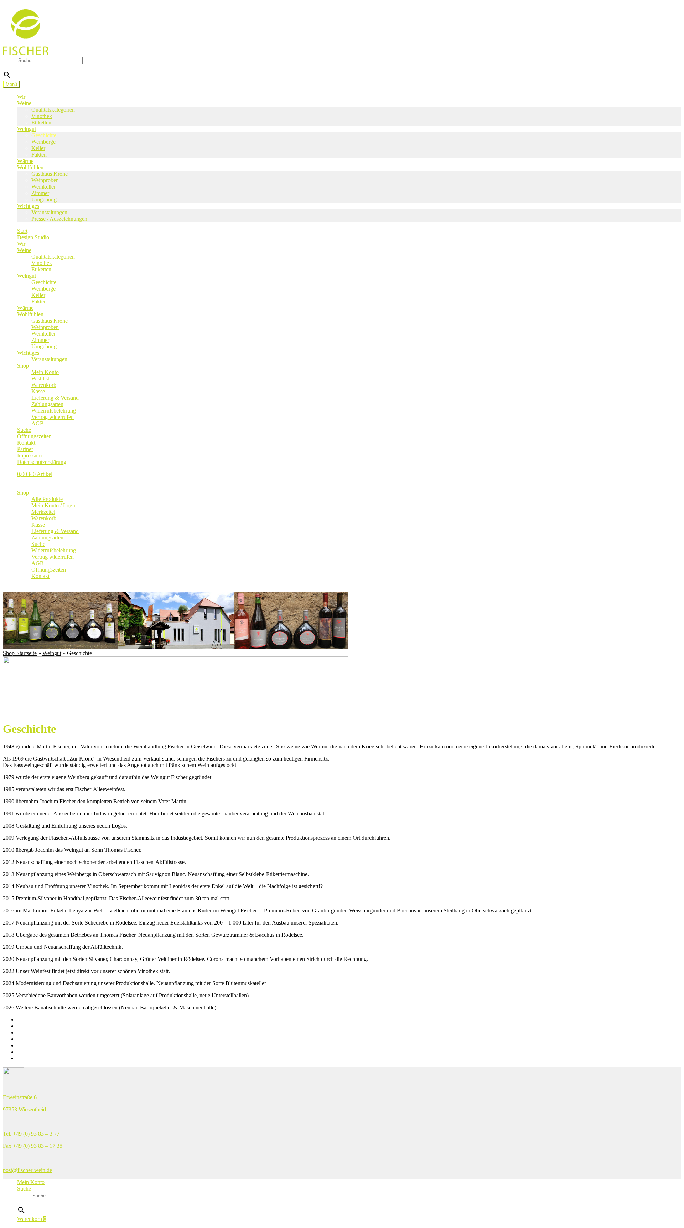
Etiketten (41, 122)
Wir (21, 97)
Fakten (39, 155)
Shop (23, 366)
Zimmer (40, 193)
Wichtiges (28, 206)
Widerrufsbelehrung (53, 411)
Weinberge (43, 142)
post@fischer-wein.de (27, 1170)
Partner (25, 449)
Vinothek (41, 116)
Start (22, 231)
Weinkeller (43, 187)
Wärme (25, 161)
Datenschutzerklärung (41, 462)
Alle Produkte (47, 499)
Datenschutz (31, 1058)
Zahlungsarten (47, 404)
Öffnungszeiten (34, 436)
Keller (38, 148)
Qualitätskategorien (53, 110)
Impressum (29, 455)
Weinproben (45, 180)
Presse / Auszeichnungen (59, 219)
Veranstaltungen (49, 212)
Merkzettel (43, 512)
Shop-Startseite (20, 653)
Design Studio (33, 237)
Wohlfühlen (30, 167)
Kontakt (26, 443)
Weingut (26, 129)
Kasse (38, 391)
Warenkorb (43, 385)
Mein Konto (45, 372)
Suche (10, 60)
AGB (37, 423)
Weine (24, 103)
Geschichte (43, 135)
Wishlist (40, 378)
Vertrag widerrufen (52, 417)
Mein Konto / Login (54, 505)
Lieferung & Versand (55, 398)
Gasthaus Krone (49, 174)
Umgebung (44, 199)
